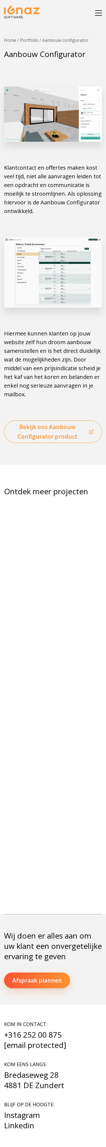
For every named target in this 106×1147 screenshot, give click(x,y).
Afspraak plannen (37, 980)
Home (10, 40)
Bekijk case (25, 642)
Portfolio (29, 40)
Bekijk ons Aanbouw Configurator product (47, 431)
